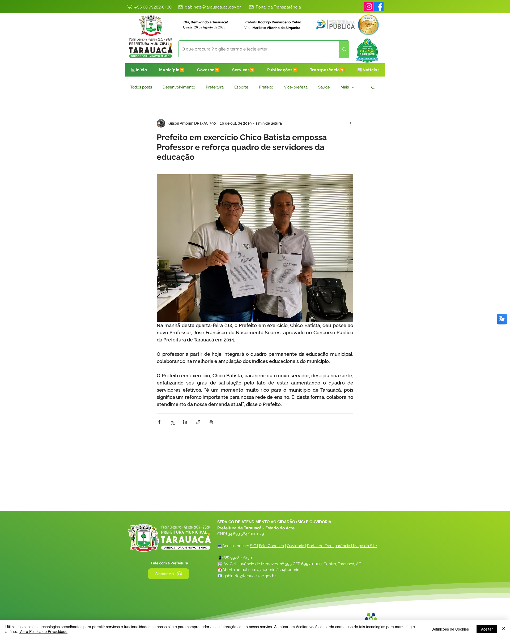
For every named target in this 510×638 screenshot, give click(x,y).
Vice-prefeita (296, 87)
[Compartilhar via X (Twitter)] (172, 422)
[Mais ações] (350, 123)
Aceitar (487, 629)
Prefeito (266, 87)
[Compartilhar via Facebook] (159, 422)
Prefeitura (215, 87)
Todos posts (141, 87)
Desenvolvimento (179, 87)
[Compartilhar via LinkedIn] (185, 422)
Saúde (324, 87)
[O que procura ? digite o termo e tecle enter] (344, 49)
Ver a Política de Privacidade (43, 631)
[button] (172, 70)
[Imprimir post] (211, 422)
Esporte (241, 87)
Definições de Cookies (450, 629)
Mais (345, 87)
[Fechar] (503, 629)
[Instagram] (368, 6)
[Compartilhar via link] (198, 422)
